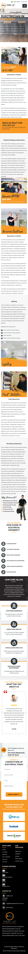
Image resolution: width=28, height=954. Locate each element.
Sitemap (22, 950)
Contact (4, 861)
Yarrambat (24, 283)
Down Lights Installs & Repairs (11, 330)
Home (4, 849)
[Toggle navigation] (24, 6)
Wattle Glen (8, 293)
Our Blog (4, 852)
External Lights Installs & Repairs (12, 332)
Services (4, 854)
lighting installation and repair (14, 305)
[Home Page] (9, 917)
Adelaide (17, 853)
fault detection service (14, 435)
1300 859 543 (8, 125)
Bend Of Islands (19, 293)
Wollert (17, 22)
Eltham (20, 285)
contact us (18, 491)
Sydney (17, 856)
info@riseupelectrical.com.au (15, 903)
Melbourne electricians (9, 239)
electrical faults (18, 402)
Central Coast (19, 861)
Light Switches (7, 335)
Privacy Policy (15, 950)
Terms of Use (6, 950)
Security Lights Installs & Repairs (12, 338)
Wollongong (18, 858)
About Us (4, 859)
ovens (2, 250)
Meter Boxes (4, 244)
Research (12, 285)
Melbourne (18, 851)
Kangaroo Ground (17, 291)
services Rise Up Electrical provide (12, 117)
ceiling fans (9, 248)
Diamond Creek (5, 285)
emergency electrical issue (17, 143)
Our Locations (6, 856)
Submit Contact (13, 794)
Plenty (10, 291)
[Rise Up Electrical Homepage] (8, 5)
